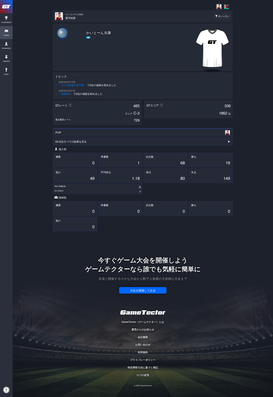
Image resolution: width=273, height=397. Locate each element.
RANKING (6, 61)
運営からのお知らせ (142, 329)
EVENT (6, 74)
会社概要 (143, 337)
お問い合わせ (142, 344)
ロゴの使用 (142, 375)
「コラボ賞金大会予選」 (72, 85)
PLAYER (6, 35)
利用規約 (143, 352)
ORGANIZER (6, 48)
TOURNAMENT (6, 22)
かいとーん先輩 (98, 32)
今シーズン (223, 16)
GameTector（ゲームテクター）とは (143, 322)
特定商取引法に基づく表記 (143, 367)
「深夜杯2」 (66, 94)
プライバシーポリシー (142, 360)
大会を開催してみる (143, 290)
